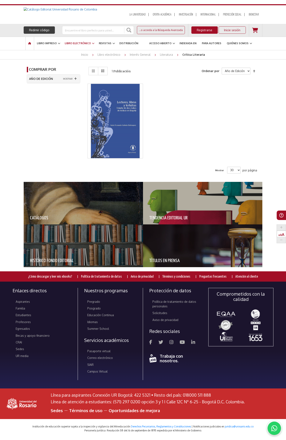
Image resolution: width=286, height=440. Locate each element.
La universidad (137, 14)
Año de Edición (41, 78)
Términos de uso (85, 410)
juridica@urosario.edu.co (239, 426)
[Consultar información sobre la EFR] (226, 325)
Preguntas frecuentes (213, 276)
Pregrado (93, 301)
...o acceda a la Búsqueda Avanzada (161, 30)
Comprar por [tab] (42, 69)
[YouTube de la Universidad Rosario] (182, 342)
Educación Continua (100, 315)
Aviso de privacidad (142, 276)
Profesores (23, 322)
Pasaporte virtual (99, 351)
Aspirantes (23, 301)
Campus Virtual (97, 371)
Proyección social (232, 14)
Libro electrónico (109, 54)
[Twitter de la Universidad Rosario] (160, 342)
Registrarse (204, 30)
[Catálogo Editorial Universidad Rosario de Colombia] (72, 9)
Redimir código (39, 30)
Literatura (167, 54)
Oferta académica (162, 14)
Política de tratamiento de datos (101, 276)
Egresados (23, 328)
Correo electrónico (100, 358)
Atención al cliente (246, 276)
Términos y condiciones (176, 276)
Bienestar (254, 14)
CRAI (19, 342)
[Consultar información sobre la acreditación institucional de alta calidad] (255, 313)
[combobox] (93, 30)
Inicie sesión (232, 30)
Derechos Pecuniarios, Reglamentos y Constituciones (161, 426)
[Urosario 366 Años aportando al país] (255, 337)
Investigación (186, 14)
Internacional (208, 14)
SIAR (90, 364)
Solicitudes (159, 313)
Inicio (85, 54)
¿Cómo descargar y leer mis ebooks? (50, 276)
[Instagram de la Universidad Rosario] (171, 342)
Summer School (98, 328)
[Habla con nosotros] (274, 428)
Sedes (20, 349)
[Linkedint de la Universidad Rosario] (193, 342)
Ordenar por (210, 71)
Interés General (140, 54)
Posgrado (94, 308)
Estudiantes (23, 315)
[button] (115, 105)
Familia (20, 308)
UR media (22, 356)
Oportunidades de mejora (134, 410)
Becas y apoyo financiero (33, 335)
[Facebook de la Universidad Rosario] (150, 342)
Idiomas (92, 322)
